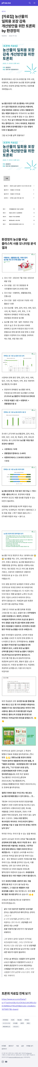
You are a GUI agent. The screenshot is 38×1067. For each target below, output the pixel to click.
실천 (22, 1046)
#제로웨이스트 (6, 1026)
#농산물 (19, 1020)
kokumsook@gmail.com (16, 1057)
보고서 (3, 11)
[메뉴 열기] (34, 3)
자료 (17, 1046)
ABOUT (11, 1046)
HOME (4, 1046)
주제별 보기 (29, 1046)
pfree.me (29, 1053)
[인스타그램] (3, 1062)
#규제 (12, 1020)
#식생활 (15, 1023)
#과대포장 (5, 1020)
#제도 (28, 1023)
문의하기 (4, 1049)
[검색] (30, 3)
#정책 (22, 1023)
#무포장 (27, 1020)
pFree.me (6, 3)
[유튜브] (6, 1062)
